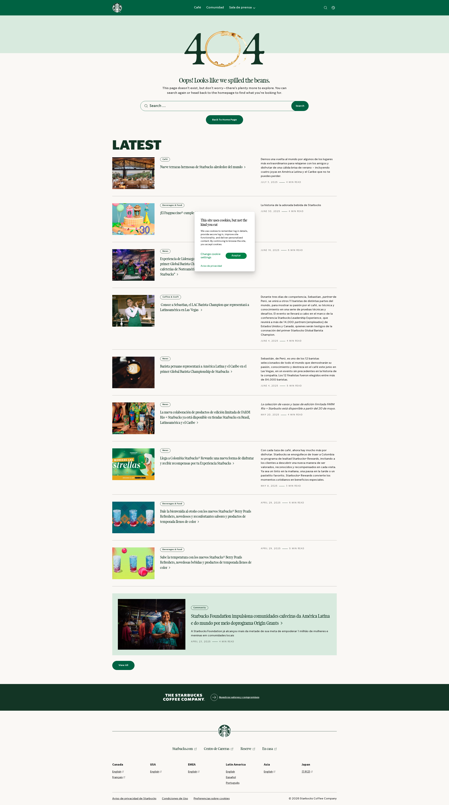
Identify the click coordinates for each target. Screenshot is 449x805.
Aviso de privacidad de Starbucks (134, 798)
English (116, 771)
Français (117, 777)
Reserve (246, 748)
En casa (267, 748)
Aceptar (236, 255)
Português (232, 783)
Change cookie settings (210, 256)
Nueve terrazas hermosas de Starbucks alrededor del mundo (201, 167)
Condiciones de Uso (175, 798)
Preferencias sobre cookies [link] (212, 798)
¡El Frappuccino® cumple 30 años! (183, 213)
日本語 (306, 771)
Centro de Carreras (216, 748)
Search (300, 106)
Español (231, 777)
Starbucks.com (182, 748)
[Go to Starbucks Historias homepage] (117, 8)
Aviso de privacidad (211, 266)
